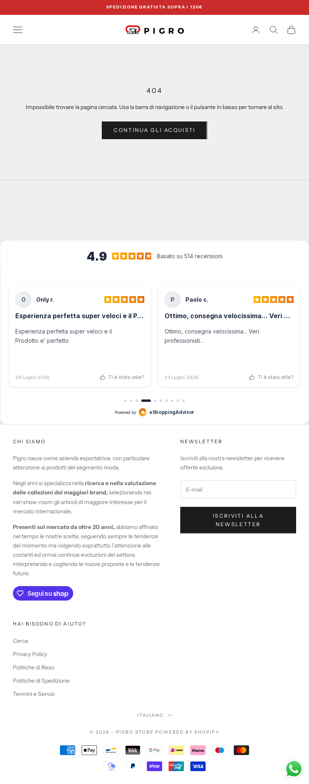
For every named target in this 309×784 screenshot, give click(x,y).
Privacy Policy (30, 654)
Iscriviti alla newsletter (238, 519)
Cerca (20, 640)
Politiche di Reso (33, 667)
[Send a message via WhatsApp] (294, 769)
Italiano (150, 715)
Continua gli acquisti (154, 130)
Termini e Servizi (34, 694)
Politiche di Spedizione (41, 680)
